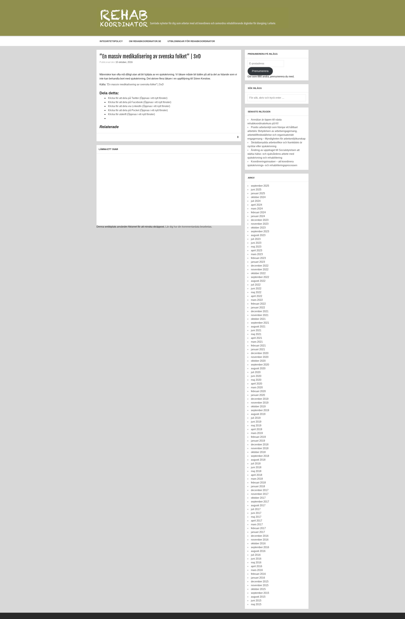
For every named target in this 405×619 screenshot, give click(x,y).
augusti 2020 (258, 368)
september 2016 (260, 547)
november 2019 (259, 402)
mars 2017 (257, 524)
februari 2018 (258, 482)
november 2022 (259, 269)
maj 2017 (256, 516)
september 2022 (260, 277)
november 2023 (259, 223)
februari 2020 (258, 391)
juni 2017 (256, 513)
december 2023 (259, 220)
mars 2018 (257, 478)
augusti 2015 (258, 596)
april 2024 (256, 204)
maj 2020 (256, 379)
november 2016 (259, 539)
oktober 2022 (258, 273)
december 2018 (259, 444)
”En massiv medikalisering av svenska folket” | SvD (135, 84)
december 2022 (259, 265)
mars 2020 (257, 387)
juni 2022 (256, 288)
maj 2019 (256, 425)
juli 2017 (256, 509)
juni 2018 (256, 467)
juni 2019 (256, 421)
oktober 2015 (258, 589)
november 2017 (259, 494)
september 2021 (260, 322)
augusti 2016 (258, 551)
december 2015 (259, 581)
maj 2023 (256, 246)
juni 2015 (256, 600)
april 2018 (256, 475)
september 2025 (260, 185)
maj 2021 (256, 334)
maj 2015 (256, 604)
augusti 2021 (258, 326)
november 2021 (259, 315)
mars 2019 (257, 433)
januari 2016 (258, 577)
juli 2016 (256, 555)
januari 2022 (258, 307)
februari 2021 (258, 345)
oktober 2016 (258, 543)
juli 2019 (256, 418)
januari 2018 (258, 486)
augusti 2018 (258, 459)
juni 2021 (256, 330)
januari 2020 (258, 395)
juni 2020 (256, 376)
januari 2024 (258, 216)
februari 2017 (258, 528)
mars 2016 (257, 570)
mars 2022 (257, 300)
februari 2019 (258, 437)
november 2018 (259, 448)
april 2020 (256, 383)
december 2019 (259, 398)
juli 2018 (256, 463)
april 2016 (256, 566)
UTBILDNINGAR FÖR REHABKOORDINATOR (191, 41)
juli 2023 (256, 239)
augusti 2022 (258, 281)
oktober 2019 (258, 406)
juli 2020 (256, 372)
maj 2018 (256, 471)
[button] (193, 18)
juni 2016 (256, 558)
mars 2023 (257, 254)
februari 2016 (258, 574)
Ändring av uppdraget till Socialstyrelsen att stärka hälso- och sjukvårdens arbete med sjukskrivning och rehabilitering (273, 154)
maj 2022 (256, 292)
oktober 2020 (258, 360)
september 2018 (260, 456)
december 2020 (259, 353)
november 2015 (259, 585)
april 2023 (256, 250)
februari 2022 (258, 303)
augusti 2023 (258, 235)
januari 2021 (258, 349)
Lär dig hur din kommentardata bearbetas (188, 226)
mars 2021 (257, 341)
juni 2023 (256, 242)
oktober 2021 (258, 319)
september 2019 (260, 410)
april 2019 (256, 429)
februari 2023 (258, 258)
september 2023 (260, 231)
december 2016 (259, 535)
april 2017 (256, 520)
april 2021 (256, 338)
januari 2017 (258, 532)
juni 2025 (256, 189)
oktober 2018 (258, 452)
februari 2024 (258, 212)
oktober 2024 (258, 197)
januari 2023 (258, 262)
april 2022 (256, 296)
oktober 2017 (258, 497)
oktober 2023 (258, 227)
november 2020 (259, 357)
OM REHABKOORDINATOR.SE (145, 41)
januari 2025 (258, 193)
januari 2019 (258, 440)
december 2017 (259, 490)
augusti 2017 (258, 505)
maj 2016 (256, 562)
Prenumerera (260, 71)
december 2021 (259, 311)
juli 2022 (256, 284)
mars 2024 (257, 208)
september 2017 (260, 501)
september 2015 (260, 593)
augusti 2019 (258, 414)
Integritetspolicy (111, 41)
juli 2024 (256, 201)
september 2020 (260, 364)
